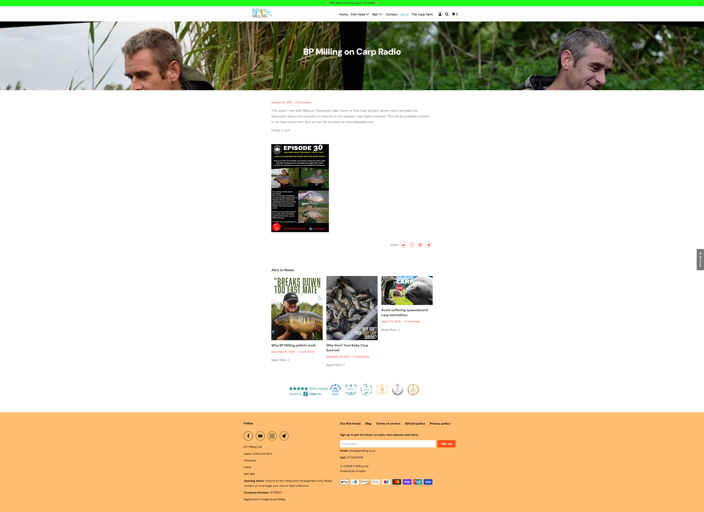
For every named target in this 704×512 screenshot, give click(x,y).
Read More (279, 360)
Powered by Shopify (353, 471)
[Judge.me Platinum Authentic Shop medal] (351, 390)
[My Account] (440, 14)
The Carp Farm (422, 14)
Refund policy (415, 423)
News (405, 14)
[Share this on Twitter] (403, 245)
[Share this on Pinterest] (420, 245)
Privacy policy (440, 423)
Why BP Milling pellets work (293, 345)
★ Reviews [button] (700, 259)
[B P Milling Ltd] (262, 13)
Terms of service (388, 423)
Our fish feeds (350, 423)
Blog (368, 423)
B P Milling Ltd (359, 466)
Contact (392, 14)
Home (343, 14)
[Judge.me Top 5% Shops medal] (398, 390)
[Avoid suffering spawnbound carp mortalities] (407, 290)
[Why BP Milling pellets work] (297, 308)
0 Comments (303, 102)
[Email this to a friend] (428, 245)
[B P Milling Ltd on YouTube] (261, 435)
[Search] (447, 14)
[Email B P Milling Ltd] (285, 435)
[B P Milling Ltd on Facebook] (249, 435)
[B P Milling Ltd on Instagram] (273, 435)
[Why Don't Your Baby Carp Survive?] (352, 308)
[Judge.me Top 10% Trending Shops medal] (413, 390)
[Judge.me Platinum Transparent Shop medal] (366, 390)
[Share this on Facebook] (411, 245)
